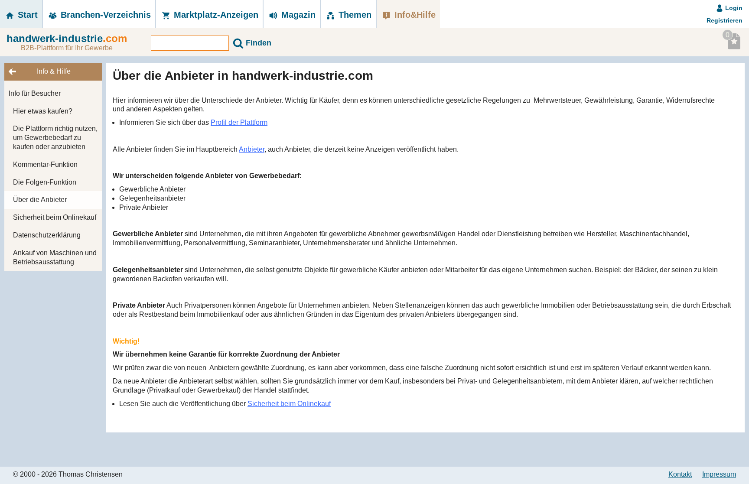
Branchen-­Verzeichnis (104, 14)
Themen (353, 14)
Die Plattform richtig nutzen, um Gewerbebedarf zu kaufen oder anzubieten (55, 137)
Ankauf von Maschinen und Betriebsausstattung (55, 257)
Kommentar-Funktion (45, 164)
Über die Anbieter (40, 199)
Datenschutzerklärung (47, 235)
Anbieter (251, 149)
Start (26, 14)
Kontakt (680, 474)
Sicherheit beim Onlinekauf (54, 217)
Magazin (297, 14)
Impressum (719, 474)
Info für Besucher (35, 93)
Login (732, 7)
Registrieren (724, 20)
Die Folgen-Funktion (44, 182)
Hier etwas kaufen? (42, 111)
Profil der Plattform (239, 122)
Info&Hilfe (414, 14)
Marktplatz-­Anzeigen (214, 14)
